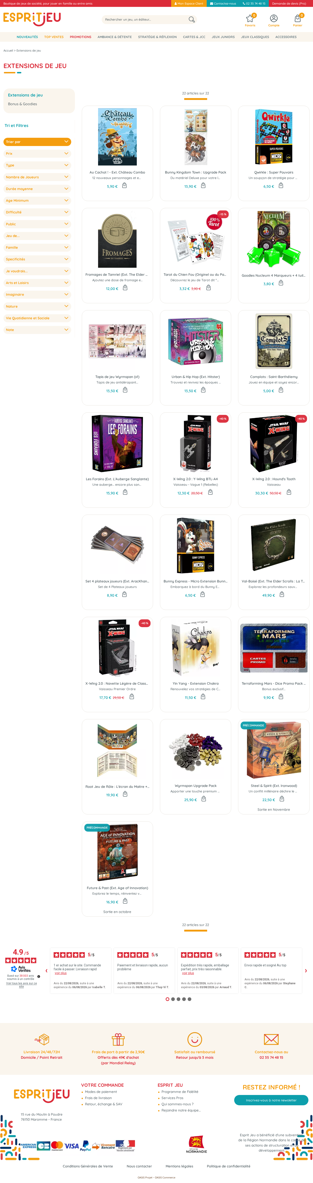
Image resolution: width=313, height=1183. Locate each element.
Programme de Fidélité (179, 1091)
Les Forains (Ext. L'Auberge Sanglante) (117, 479)
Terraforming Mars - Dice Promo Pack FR (274, 683)
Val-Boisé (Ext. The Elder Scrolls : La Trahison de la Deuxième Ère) (274, 581)
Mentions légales (179, 1166)
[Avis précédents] (46, 971)
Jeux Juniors (223, 37)
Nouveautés (27, 37)
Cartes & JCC (194, 37)
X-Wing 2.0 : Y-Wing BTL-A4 (195, 479)
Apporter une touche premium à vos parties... (205, 791)
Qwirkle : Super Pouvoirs (273, 172)
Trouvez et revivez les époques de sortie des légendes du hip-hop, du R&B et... (230, 382)
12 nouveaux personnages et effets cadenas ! (127, 178)
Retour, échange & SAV (103, 1104)
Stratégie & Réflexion (157, 37)
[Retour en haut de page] (303, 1169)
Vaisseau (274, 485)
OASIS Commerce (165, 1177)
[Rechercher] (192, 19)
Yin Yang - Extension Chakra (196, 683)
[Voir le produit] (131, 696)
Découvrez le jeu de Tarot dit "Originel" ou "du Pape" (210, 280)
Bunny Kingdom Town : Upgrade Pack (195, 172)
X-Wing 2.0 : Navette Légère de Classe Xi (117, 683)
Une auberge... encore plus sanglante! (121, 485)
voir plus (61, 973)
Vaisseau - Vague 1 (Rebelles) (195, 485)
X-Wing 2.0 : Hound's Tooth (274, 479)
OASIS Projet (145, 1177)
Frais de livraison (98, 1098)
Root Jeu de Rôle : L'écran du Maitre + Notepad (117, 786)
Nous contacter (139, 1166)
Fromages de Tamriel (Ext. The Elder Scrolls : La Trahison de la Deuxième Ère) (117, 274)
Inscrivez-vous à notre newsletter (271, 1100)
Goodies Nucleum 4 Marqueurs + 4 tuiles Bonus (274, 275)
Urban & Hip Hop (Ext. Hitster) (196, 377)
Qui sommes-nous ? (177, 1104)
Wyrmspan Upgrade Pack (196, 785)
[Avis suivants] (306, 971)
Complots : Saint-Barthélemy (274, 377)
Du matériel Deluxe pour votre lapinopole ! (202, 178)
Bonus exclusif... (274, 689)
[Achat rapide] (124, 185)
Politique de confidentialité (228, 1166)
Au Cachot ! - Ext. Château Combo (117, 172)
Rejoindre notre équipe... (181, 1110)
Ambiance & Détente (115, 37)
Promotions (80, 37)
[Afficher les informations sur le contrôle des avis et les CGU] (39, 976)
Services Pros (172, 1098)
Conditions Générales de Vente (88, 1166)
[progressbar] (195, 99)
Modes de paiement (100, 1091)
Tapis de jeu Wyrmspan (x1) (117, 377)
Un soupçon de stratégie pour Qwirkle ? (279, 178)
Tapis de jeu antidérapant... (117, 382)
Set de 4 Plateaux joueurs (117, 587)
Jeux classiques (255, 37)
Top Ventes (53, 37)
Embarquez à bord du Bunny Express (199, 587)
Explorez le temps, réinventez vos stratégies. (126, 893)
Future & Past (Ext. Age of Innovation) (117, 888)
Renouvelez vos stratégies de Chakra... (200, 689)
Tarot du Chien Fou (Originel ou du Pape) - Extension (196, 274)
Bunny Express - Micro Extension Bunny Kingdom (196, 581)
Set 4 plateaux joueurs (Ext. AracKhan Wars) (117, 581)
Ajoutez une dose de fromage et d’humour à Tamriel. (132, 280)
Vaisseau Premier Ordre (117, 689)
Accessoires (286, 37)
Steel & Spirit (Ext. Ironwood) (274, 785)
